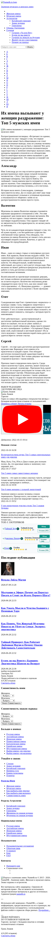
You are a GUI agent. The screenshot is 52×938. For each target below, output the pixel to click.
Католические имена (15, 744)
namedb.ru (20, 894)
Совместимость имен (16, 795)
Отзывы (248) (44, 540)
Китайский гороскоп (15, 768)
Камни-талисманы (14, 773)
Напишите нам (13, 866)
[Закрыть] (2, 915)
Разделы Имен (8, 781)
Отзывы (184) (44, 550)
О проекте (11, 851)
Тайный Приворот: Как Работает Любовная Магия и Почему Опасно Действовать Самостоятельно (22, 645)
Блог (8, 853)
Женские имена (13, 786)
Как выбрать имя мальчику (18, 793)
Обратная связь (13, 848)
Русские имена (13, 734)
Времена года (12, 771)
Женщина (5, 693)
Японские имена (14, 739)
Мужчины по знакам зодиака (19, 815)
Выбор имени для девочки (18, 751)
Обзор (43, 526)
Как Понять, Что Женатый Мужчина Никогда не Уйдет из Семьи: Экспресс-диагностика (23, 626)
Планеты (10, 775)
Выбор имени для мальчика (18, 753)
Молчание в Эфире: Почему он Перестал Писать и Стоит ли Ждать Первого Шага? (25, 594)
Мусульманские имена (16, 748)
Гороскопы (11, 811)
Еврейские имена (14, 746)
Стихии (9, 763)
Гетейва (17, 547)
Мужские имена (13, 788)
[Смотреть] (22, 419)
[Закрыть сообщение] (2, 899)
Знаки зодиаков (13, 766)
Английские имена (15, 737)
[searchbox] (13, 47)
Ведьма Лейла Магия (13, 579)
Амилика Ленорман (32, 538)
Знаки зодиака (12, 808)
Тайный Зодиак (27, 528)
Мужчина (5, 698)
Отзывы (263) (44, 531)
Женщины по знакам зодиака (19, 813)
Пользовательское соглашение (20, 846)
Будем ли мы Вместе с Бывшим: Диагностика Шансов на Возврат (20, 662)
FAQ (8, 855)
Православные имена (16, 741)
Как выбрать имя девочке (18, 791)
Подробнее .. (44, 910)
